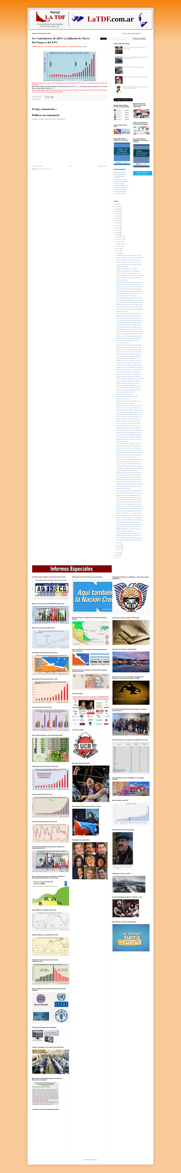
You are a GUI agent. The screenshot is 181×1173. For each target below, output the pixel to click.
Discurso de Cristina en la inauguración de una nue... (129, 528)
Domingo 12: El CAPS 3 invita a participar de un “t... (129, 513)
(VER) (85, 46)
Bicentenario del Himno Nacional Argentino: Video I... (129, 490)
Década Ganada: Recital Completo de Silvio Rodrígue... (129, 309)
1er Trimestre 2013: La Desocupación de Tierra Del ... (129, 365)
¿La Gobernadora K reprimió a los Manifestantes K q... (129, 320)
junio (118, 251)
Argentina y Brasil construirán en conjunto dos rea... (129, 533)
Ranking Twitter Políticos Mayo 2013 (125, 392)
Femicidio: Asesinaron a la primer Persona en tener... (129, 481)
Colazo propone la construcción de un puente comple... (129, 304)
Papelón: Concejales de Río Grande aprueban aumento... (130, 519)
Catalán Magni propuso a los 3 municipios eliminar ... (129, 324)
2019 (116, 220)
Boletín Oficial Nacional (121, 172)
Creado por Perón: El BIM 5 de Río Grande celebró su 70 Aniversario (135, 57)
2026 (116, 204)
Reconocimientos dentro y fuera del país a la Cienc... (129, 486)
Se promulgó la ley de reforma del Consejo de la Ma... (129, 329)
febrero (119, 547)
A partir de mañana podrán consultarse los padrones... (129, 515)
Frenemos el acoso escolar (122, 399)
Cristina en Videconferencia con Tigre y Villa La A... (129, 439)
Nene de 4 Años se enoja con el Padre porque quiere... (129, 302)
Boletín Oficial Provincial (121, 174)
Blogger (95, 1159)
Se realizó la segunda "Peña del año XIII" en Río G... (129, 463)
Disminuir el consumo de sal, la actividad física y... (128, 421)
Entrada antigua (103, 166)
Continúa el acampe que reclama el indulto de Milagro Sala (134, 47)
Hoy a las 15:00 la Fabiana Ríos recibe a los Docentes (129, 300)
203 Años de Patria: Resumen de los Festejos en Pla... (129, 322)
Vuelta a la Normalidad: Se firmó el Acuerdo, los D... (129, 262)
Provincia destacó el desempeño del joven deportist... (129, 504)
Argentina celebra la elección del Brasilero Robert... (128, 526)
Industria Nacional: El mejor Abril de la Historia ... (128, 383)
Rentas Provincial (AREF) (121, 181)
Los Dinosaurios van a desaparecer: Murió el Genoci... (129, 407)
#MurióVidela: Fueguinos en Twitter (125, 403)
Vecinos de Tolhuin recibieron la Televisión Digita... (129, 289)
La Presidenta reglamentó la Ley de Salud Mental (128, 271)
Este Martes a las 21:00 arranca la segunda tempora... (129, 508)
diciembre (119, 237)
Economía (38, 99)
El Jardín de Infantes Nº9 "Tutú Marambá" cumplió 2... (129, 452)
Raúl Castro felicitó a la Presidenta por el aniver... (128, 340)
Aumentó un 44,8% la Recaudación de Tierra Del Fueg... (130, 257)
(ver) (77, 86)
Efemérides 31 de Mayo (122, 266)
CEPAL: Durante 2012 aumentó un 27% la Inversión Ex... (130, 378)
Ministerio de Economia (121, 179)
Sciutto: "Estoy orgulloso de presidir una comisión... (129, 387)
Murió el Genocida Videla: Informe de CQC (127, 396)
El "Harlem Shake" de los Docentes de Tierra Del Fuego (129, 275)
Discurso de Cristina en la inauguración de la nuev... (129, 360)
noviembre (119, 239)
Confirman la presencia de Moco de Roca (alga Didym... (130, 369)
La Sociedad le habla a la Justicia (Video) (126, 457)
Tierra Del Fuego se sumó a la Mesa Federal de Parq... (129, 434)
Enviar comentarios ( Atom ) (45, 169)
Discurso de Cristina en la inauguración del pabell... (128, 277)
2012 (116, 553)
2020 (116, 218)
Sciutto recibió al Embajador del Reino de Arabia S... (129, 502)
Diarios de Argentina (143, 174)
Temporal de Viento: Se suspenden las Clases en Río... (129, 351)
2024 (116, 209)
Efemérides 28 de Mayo (122, 311)
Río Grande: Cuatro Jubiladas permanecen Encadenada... (130, 484)
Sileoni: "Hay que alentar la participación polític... (128, 522)
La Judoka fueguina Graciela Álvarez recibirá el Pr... (129, 450)
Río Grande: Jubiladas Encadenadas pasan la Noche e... (129, 537)
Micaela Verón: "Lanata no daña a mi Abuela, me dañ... (129, 410)
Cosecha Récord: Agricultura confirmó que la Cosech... (129, 298)
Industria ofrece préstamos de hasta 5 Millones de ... (129, 372)
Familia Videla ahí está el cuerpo (124, 394)
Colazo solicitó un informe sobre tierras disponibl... (128, 437)
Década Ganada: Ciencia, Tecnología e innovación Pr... (129, 307)
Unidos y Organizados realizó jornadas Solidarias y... (129, 381)
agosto (118, 246)
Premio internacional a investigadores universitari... (128, 495)
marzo (118, 545)
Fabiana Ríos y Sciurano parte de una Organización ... (129, 472)
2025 (116, 206)
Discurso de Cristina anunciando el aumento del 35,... (129, 347)
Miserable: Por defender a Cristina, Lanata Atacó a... (129, 425)
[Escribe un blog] (48, 97)
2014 (116, 232)
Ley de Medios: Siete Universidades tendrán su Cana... (129, 493)
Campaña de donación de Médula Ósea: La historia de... (129, 367)
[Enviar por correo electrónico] (46, 97)
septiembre (119, 244)
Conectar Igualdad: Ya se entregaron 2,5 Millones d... (129, 356)
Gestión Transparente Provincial (120, 176)
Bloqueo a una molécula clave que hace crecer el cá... (129, 390)
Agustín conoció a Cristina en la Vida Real (126, 268)
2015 (116, 230)
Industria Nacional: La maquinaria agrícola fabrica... (129, 338)
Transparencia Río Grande (121, 187)
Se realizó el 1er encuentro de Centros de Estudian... (129, 477)
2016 (116, 227)
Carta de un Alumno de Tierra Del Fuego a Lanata (135, 77)
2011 (116, 555)
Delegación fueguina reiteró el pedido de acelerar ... (129, 385)
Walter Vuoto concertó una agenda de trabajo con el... (129, 405)
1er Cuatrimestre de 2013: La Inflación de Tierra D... (129, 443)
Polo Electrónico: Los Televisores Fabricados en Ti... (129, 497)
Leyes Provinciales (119, 183)
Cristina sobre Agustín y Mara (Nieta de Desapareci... (129, 284)
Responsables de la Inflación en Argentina (126, 295)
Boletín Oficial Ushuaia (120, 191)
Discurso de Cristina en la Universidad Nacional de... (129, 448)
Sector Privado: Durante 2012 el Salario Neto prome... (129, 475)
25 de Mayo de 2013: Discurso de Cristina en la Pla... (129, 327)
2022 (116, 213)
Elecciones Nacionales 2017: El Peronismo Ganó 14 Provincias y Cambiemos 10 (136, 87)
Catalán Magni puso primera (123, 488)
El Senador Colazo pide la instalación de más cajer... (129, 358)
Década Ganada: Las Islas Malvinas (124, 531)
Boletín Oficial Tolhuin (120, 189)
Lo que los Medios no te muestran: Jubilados (127, 470)
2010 (116, 557)
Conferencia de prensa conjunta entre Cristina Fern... (129, 511)
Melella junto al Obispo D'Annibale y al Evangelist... (129, 316)
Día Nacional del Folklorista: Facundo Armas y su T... (129, 282)
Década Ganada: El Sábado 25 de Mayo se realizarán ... (129, 354)
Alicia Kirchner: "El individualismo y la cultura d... (128, 461)
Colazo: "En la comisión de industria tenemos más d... (129, 412)
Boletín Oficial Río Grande (121, 185)
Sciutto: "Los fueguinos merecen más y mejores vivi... (129, 416)
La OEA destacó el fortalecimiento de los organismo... (129, 466)
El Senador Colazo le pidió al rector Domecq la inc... (129, 455)
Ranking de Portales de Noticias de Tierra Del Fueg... (129, 313)
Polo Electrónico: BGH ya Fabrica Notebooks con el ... (129, 446)
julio (118, 248)
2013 (116, 234)
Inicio (70, 166)
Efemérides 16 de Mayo (122, 441)
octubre (119, 241)
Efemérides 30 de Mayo (122, 280)
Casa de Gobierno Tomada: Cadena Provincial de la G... (129, 331)
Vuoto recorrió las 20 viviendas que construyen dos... (129, 524)
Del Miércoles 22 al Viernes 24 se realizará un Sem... (129, 363)
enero (118, 550)
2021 (116, 216)
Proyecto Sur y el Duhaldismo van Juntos (133, 67)
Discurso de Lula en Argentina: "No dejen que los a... (129, 419)
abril (118, 542)
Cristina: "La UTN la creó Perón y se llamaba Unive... (129, 414)
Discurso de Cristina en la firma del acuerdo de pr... (128, 273)
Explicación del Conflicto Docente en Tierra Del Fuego (129, 286)
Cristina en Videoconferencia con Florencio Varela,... (129, 264)
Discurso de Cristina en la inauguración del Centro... (129, 260)
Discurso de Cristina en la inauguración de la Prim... (129, 423)
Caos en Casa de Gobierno (122, 342)
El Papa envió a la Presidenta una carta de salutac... (128, 374)
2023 (116, 211)
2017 (116, 225)
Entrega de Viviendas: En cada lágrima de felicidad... (129, 345)
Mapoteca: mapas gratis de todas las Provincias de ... (129, 401)
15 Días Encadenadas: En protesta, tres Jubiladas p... (129, 376)
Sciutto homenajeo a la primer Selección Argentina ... (129, 479)
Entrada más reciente (37, 166)
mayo (118, 253)
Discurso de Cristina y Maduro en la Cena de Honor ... (129, 517)
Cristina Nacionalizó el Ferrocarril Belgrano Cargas (128, 349)
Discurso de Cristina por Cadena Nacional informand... (129, 506)
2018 (116, 223)
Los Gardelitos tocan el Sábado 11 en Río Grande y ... (129, 499)
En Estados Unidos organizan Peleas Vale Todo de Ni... (129, 333)
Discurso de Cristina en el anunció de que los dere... (128, 535)
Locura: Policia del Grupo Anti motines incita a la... (128, 318)
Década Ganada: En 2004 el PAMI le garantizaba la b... (129, 336)
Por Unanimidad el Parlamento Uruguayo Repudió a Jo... (130, 430)
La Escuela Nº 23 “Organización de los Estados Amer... (129, 468)
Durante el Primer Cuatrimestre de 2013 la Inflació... (129, 428)
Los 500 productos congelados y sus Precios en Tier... (129, 255)
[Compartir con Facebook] (52, 97)
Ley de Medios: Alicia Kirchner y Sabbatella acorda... (129, 291)
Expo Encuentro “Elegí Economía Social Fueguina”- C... (130, 540)
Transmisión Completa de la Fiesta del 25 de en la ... (129, 293)
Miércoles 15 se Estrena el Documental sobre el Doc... (129, 459)
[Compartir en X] (50, 97)
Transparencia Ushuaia (120, 193)
